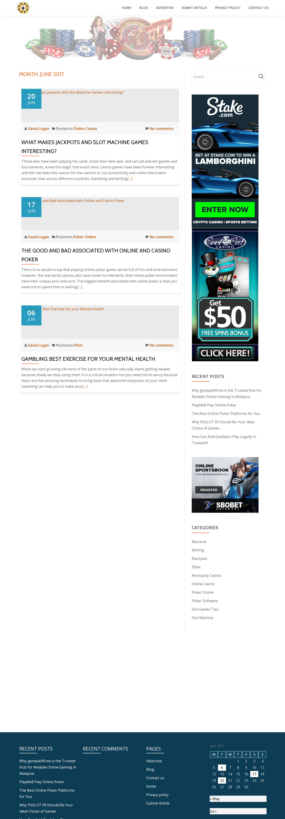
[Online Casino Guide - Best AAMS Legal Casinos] (24, 8)
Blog (143, 8)
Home (126, 8)
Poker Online (84, 236)
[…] (129, 178)
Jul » (213, 811)
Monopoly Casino (206, 575)
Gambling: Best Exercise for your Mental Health (88, 359)
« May (215, 798)
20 (222, 780)
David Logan (39, 128)
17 (254, 774)
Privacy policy (227, 8)
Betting (198, 550)
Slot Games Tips (205, 609)
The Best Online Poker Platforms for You (226, 413)
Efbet (78, 345)
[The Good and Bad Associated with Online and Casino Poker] (73, 200)
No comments (162, 128)
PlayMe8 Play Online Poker (214, 405)
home (151, 786)
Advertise (164, 8)
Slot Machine (202, 617)
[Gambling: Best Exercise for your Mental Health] (62, 308)
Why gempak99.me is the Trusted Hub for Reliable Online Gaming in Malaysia (47, 767)
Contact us (258, 8)
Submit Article (194, 8)
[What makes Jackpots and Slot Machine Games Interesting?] (72, 91)
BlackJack (199, 558)
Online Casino (85, 128)
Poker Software (205, 600)
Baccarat (199, 541)
